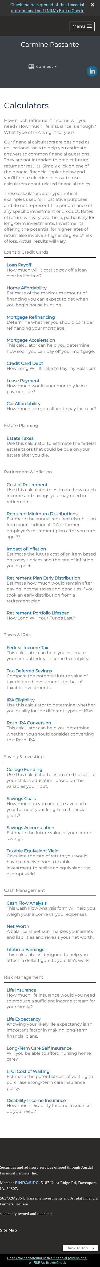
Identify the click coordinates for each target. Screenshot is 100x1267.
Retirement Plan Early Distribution (43, 578)
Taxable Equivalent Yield (33, 850)
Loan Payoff (19, 264)
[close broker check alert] (92, 5)
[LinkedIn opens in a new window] (92, 74)
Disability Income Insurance (36, 1100)
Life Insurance (21, 990)
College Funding (24, 769)
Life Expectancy (24, 1019)
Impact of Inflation (26, 548)
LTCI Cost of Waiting (28, 1071)
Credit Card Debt (25, 363)
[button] (82, 26)
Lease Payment (23, 380)
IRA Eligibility (21, 699)
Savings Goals (21, 798)
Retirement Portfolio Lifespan (38, 612)
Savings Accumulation (30, 827)
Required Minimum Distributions (42, 513)
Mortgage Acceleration (31, 340)
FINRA (21, 1182)
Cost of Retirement (27, 484)
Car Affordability (24, 403)
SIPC (34, 1182)
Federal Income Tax (27, 647)
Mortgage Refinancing (31, 317)
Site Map (8, 1230)
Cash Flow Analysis (27, 903)
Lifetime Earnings (25, 949)
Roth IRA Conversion (29, 722)
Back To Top (77, 1248)
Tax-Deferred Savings (29, 670)
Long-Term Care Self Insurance (39, 1048)
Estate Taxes (20, 438)
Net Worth (18, 926)
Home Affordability (27, 287)
